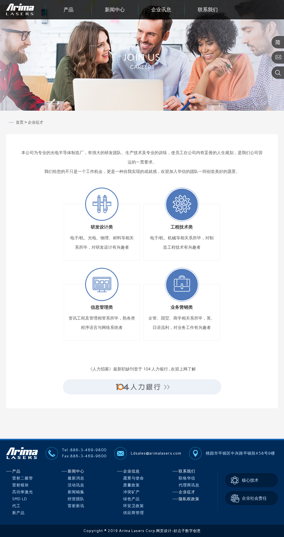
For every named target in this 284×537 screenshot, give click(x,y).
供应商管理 (133, 512)
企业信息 (131, 471)
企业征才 (187, 492)
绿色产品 (131, 499)
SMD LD (19, 499)
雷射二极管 (22, 478)
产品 (68, 10)
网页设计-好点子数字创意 (178, 531)
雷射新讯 (76, 506)
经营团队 (76, 499)
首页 (20, 122)
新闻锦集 (76, 492)
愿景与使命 (133, 478)
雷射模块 (20, 485)
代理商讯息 (189, 485)
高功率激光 (22, 492)
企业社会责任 (254, 498)
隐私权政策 (189, 499)
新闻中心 (115, 10)
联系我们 (208, 10)
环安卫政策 (133, 506)
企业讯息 (161, 10)
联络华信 (187, 478)
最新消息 (76, 478)
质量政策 (131, 485)
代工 (16, 506)
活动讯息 (76, 485)
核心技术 (250, 480)
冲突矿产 (131, 492)
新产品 (18, 512)
